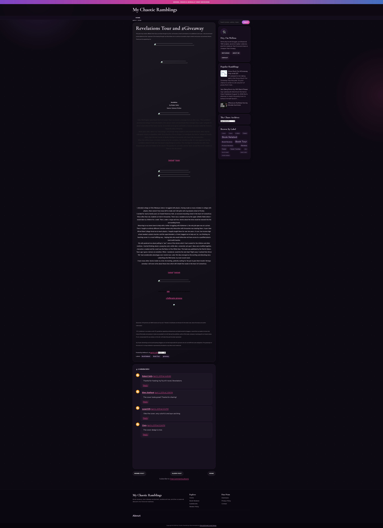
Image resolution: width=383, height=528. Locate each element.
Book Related (146, 356)
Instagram (225, 53)
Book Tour (156, 356)
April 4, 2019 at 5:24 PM (156, 425)
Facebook (170, 272)
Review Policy (194, 506)
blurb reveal (225, 152)
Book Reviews (227, 142)
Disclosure (225, 498)
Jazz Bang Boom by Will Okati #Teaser (234, 89)
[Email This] (159, 353)
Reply (145, 385)
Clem (144, 425)
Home (138, 17)
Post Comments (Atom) (179, 479)
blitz (246, 149)
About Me (236, 53)
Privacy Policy (226, 501)
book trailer (244, 152)
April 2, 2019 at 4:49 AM (162, 376)
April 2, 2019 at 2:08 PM (164, 392)
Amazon (177, 160)
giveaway (166, 356)
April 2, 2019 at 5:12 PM (160, 409)
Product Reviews (227, 145)
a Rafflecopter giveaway (174, 298)
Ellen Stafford (148, 392)
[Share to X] (163, 353)
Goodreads (171, 160)
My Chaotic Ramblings (155, 9)
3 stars (230, 133)
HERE (168, 291)
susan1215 (146, 409)
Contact (225, 57)
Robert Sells (147, 376)
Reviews (244, 145)
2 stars (224, 133)
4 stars (237, 133)
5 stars (245, 133)
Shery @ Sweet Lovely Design (208, 525)
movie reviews (226, 155)
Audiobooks (193, 503)
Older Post (177, 473)
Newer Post (139, 473)
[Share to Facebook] (165, 353)
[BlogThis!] (161, 353)
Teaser (224, 149)
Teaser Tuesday (235, 149)
